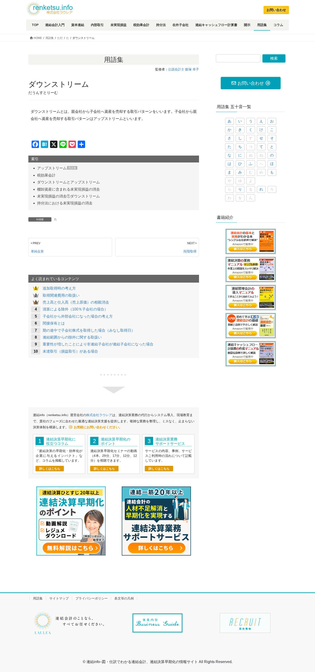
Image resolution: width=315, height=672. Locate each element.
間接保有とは (54, 323)
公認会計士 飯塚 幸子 (183, 69)
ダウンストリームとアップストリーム (68, 182)
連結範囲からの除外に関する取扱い (72, 337)
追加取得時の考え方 (59, 288)
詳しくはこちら (49, 468)
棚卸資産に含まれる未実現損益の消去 (68, 189)
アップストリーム (52, 168)
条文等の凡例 (124, 598)
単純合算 (37, 251)
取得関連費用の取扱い (61, 295)
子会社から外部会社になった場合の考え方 (78, 316)
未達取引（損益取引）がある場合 (70, 351)
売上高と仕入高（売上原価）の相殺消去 (76, 302)
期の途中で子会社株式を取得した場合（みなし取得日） (89, 330)
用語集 (38, 598)
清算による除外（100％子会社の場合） (75, 309)
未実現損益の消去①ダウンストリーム (68, 196)
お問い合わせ (276, 10)
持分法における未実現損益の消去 (64, 203)
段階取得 (190, 251)
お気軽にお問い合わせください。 (98, 427)
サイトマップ (59, 598)
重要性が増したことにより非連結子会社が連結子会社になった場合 (98, 344)
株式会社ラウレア (99, 415)
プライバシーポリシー (91, 598)
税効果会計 (46, 175)
